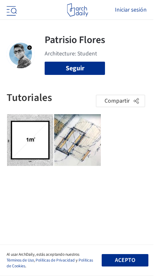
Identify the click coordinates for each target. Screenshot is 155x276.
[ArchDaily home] (77, 10)
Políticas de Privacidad (55, 260)
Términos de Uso (20, 260)
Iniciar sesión (131, 10)
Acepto (125, 260)
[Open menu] (11, 10)
